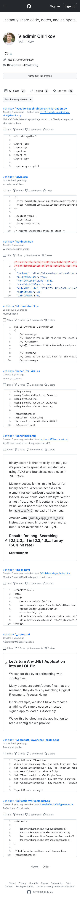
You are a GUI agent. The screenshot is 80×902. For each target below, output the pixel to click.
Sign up (70, 6)
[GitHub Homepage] (29, 892)
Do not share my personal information (55, 886)
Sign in (55, 6)
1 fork (19, 255)
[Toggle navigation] (5, 6)
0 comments (34, 129)
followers (14, 65)
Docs (68, 883)
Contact (9, 886)
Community (57, 883)
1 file (8, 129)
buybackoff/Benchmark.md (54, 439)
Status (44, 883)
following (30, 65)
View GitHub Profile (40, 75)
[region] (40, 151)
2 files (9, 320)
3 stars (48, 255)
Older (46, 866)
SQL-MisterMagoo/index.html (55, 573)
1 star (49, 190)
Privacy (22, 883)
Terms (12, 883)
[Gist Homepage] (29, 6)
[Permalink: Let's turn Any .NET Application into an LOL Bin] (6, 663)
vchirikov (8, 108)
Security (33, 883)
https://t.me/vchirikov (20, 59)
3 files (9, 449)
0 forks (20, 129)
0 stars (50, 129)
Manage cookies (24, 886)
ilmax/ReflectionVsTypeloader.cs (56, 804)
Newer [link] (35, 866)
